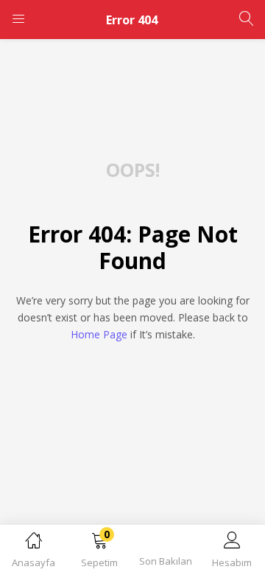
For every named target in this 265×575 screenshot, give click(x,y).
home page (99, 334)
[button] (99, 552)
